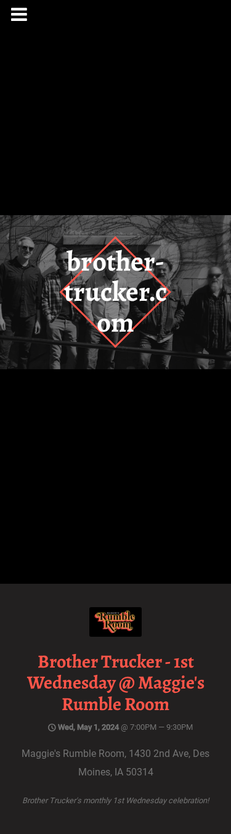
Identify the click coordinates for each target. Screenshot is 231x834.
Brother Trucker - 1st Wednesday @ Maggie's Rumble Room (116, 682)
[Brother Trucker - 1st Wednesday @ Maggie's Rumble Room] (115, 633)
